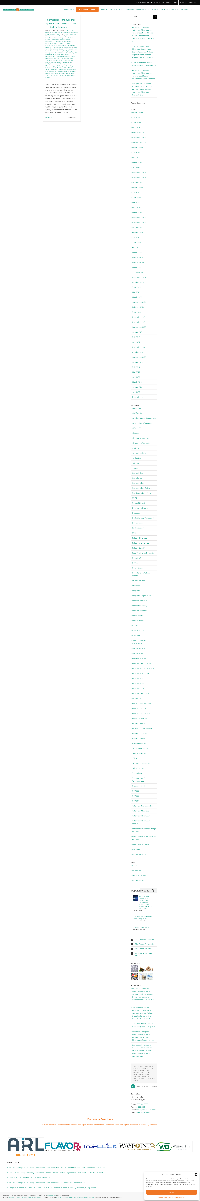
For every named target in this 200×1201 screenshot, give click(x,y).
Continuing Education (141, 493)
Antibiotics (136, 458)
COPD (66, 38)
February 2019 (138, 307)
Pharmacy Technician (141, 693)
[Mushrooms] (149, 968)
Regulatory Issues (68, 64)
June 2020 (136, 287)
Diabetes (67, 39)
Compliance (49, 38)
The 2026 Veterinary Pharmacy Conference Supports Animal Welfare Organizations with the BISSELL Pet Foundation (142, 52)
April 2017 (136, 342)
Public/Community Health (53, 64)
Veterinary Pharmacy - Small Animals (57, 75)
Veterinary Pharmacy (141, 816)
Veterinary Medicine (140, 811)
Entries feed (137, 870)
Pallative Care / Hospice (61, 54)
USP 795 (48, 71)
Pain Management (140, 658)
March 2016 (137, 382)
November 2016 (138, 347)
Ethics (57, 43)
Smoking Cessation (140, 748)
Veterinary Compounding (142, 806)
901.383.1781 (51, 1196)
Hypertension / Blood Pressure (55, 45)
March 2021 (136, 267)
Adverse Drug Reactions (142, 423)
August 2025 (137, 147)
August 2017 (137, 332)
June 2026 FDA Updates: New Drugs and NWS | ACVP (31, 1179)
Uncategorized (138, 786)
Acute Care (70, 30)
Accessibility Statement (85, 1199)
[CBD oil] (142, 968)
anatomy (136, 448)
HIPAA (69, 43)
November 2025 (139, 137)
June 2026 (136, 122)
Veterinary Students (140, 844)
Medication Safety (57, 49)
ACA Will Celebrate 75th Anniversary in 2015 (142, 918)
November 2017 (138, 322)
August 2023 (137, 232)
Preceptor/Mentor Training (143, 703)
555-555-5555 (142, 1106)
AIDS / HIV (59, 34)
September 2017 (139, 327)
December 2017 (138, 317)
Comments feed (139, 875)
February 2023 (138, 257)
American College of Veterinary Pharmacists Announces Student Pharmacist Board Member (47, 1184)
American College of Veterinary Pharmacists (24, 1199)
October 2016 (137, 352)
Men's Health (68, 49)
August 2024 (137, 187)
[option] (26, 1148)
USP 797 (53, 71)
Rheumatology (50, 66)
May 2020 (136, 292)
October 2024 (138, 182)
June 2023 (136, 242)
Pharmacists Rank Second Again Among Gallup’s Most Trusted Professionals (60, 23)
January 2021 (137, 272)
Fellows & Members (140, 538)
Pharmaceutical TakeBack (53, 56)
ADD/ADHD (49, 32)
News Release (138, 631)
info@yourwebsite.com (146, 1111)
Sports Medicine (57, 67)
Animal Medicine (139, 453)
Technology (53, 69)
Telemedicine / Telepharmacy (67, 69)
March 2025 (137, 162)
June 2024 (136, 197)
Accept (171, 1192)
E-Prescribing (66, 41)
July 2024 (136, 192)
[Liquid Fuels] (134, 976)
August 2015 (137, 387)
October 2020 (138, 282)
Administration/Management (63, 32)
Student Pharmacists (141, 763)
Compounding (58, 38)
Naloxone (53, 51)
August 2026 (137, 112)
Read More (48, 117)
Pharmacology (138, 683)
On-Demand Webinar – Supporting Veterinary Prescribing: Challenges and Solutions (145, 902)
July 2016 (136, 367)
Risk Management (61, 66)
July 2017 (136, 337)
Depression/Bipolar (58, 39)
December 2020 (139, 277)
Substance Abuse (139, 768)
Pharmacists (49, 58)
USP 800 (59, 71)
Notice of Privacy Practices (66, 1199)
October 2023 (137, 227)
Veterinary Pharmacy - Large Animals (62, 73)
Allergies (65, 34)
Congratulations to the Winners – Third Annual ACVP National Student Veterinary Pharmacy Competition (142, 89)
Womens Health (139, 854)
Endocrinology (50, 43)
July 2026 (136, 117)
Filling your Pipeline (141, 927)
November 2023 (139, 222)
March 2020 (137, 297)
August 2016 (137, 362)
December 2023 (139, 217)
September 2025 (139, 142)
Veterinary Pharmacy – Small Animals (144, 837)
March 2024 (137, 212)
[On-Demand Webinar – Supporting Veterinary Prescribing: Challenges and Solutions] (135, 897)
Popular (135, 890)
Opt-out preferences (164, 1197)
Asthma (68, 36)
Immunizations (70, 45)
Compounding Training (142, 488)
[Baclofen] (134, 968)
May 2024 (136, 202)
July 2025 (136, 152)
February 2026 (138, 132)
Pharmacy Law (58, 58)
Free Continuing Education (143, 553)
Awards (135, 468)
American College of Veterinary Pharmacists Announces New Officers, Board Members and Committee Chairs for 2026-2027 (60, 1169)
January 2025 (137, 167)
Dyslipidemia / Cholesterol (53, 41)
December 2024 (139, 172)
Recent (144, 890)
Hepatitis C (63, 43)
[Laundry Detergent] (142, 976)
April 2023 (136, 247)
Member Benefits (139, 611)
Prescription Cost (56, 60)
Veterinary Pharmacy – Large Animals (144, 830)
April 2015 (136, 392)
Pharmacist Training (68, 56)
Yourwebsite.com (143, 1114)
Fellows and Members (141, 543)
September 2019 (139, 302)
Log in (134, 865)
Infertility (48, 47)
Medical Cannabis (139, 601)
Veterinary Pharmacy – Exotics (141, 822)
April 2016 (136, 377)
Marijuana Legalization (65, 47)
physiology (136, 698)
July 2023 (136, 237)
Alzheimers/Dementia (58, 36)
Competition (137, 473)
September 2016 (139, 357)
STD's (64, 67)
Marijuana (55, 47)
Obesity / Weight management (139, 642)
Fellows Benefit (138, 548)
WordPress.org (138, 880)
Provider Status (66, 62)
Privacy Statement (178, 1197)
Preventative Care (55, 62)
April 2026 (136, 127)
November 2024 (139, 177)
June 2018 (136, 312)
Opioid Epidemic (60, 53)
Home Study (137, 568)
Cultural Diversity (139, 503)
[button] (196, 1174)
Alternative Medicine (140, 438)
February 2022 (138, 262)
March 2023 (137, 252)
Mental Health (138, 621)
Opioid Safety (70, 53)
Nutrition (59, 51)
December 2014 (138, 397)
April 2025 (136, 157)
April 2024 (136, 207)
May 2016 (136, 372)
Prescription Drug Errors (142, 713)
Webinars (136, 849)
